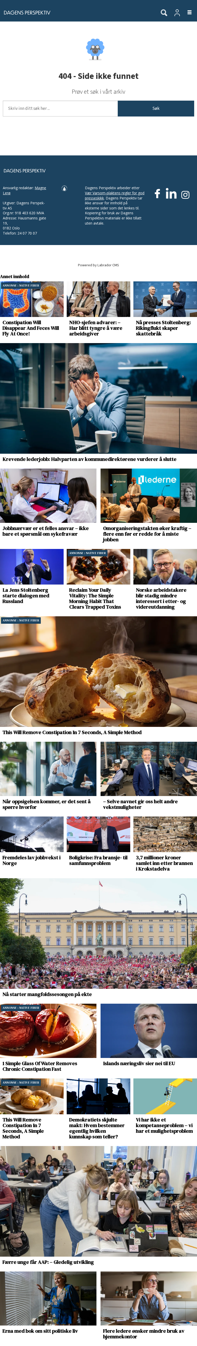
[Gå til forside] (77, 12)
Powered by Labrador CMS (98, 265)
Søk (156, 108)
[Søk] (164, 13)
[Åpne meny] (186, 12)
